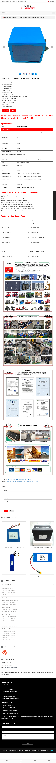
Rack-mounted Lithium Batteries (10, 691)
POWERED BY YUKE (40, 750)
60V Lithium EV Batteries (9, 639)
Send (6, 510)
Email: (5, 496)
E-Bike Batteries (6, 607)
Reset (11, 510)
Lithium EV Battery (12, 17)
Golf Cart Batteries (6, 584)
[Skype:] (54, 209)
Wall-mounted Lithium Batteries (9, 694)
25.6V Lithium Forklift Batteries (10, 616)
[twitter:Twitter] (54, 195)
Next (52, 46)
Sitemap (49, 750)
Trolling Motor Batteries (7, 628)
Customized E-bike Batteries (9, 611)
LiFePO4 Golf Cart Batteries (9, 687)
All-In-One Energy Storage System (10, 698)
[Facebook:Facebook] (54, 192)
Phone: (5, 490)
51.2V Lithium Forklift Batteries (10, 620)
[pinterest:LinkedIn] (54, 203)
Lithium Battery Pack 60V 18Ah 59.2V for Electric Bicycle (21, 479)
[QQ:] (54, 218)
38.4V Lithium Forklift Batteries (10, 618)
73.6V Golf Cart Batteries (9, 590)
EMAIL (13, 110)
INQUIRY (6, 110)
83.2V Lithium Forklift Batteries (10, 623)
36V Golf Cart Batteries (8, 586)
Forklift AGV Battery (6, 614)
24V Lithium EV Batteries (9, 633)
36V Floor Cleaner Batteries (9, 604)
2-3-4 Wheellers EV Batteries (24, 17)
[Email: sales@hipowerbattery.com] (54, 215)
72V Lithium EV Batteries (9, 642)
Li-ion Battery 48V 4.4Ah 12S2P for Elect (42, 576)
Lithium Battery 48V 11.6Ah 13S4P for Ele (14, 576)
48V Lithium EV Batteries (38, 17)
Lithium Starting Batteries (8, 597)
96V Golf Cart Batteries (8, 594)
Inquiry (35, 762)
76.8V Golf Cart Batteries (9, 592)
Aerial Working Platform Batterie (9, 626)
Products (7, 682)
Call (21, 762)
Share (7, 762)
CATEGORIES (5, 12)
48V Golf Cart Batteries (8, 588)
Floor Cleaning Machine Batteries (10, 600)
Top (49, 762)
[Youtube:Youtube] (54, 197)
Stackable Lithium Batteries (8, 696)
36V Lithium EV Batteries (9, 635)
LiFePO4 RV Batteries (7, 689)
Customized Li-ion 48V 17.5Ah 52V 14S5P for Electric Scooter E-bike (22, 481)
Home (5, 17)
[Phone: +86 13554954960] (54, 206)
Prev (4, 46)
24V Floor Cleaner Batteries (9, 602)
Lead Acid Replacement (7, 684)
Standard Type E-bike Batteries (10, 609)
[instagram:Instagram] (54, 200)
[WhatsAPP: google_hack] (54, 212)
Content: (6, 501)
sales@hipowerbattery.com (11, 667)
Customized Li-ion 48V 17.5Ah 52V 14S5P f (14, 547)
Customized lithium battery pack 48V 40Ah (42, 547)
